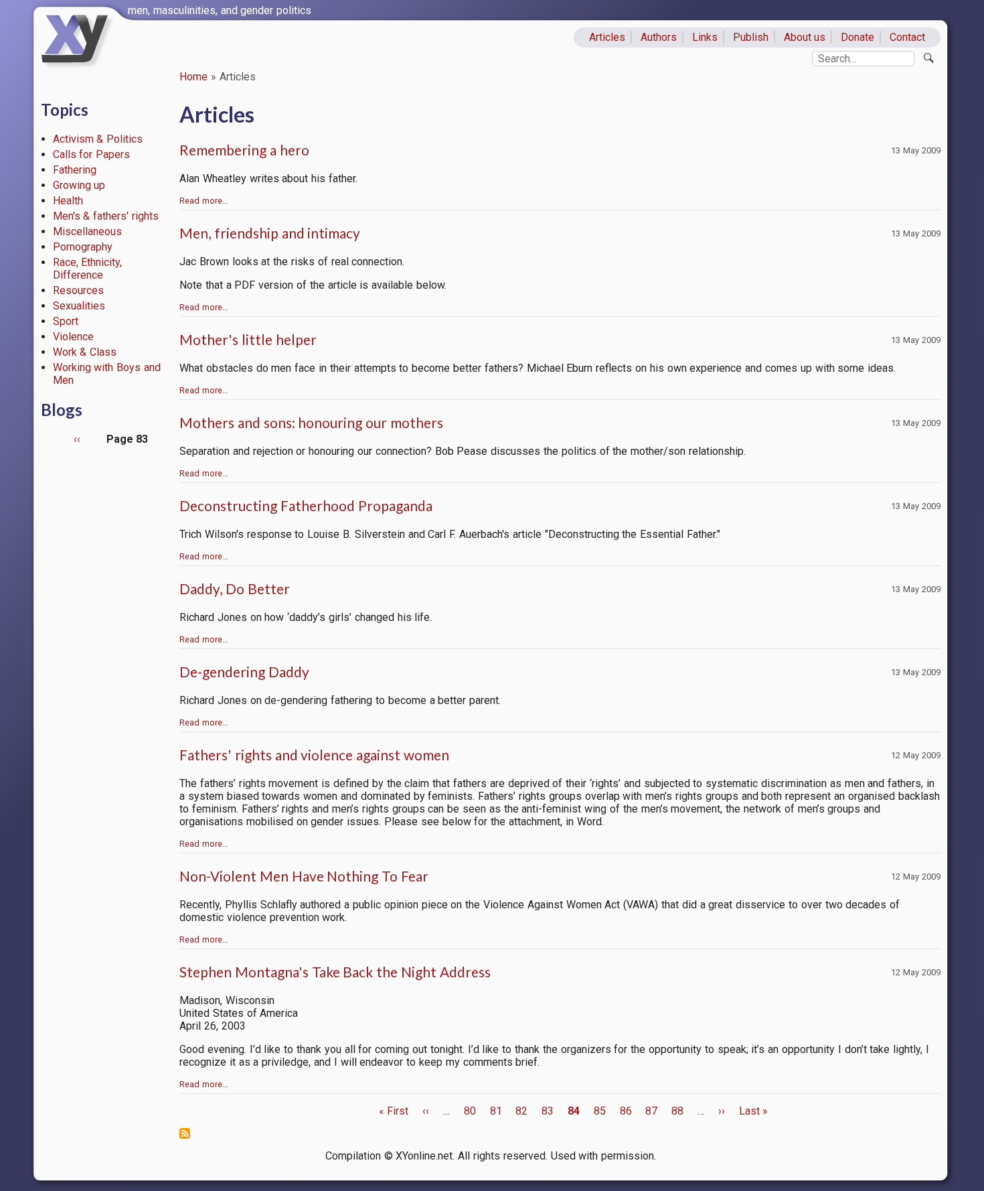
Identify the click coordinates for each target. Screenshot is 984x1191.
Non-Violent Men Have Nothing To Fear (303, 875)
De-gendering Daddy (244, 671)
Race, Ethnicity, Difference (87, 268)
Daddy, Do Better (234, 588)
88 (677, 1111)
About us (805, 37)
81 (496, 1111)
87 (651, 1111)
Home (193, 76)
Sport (65, 321)
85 (600, 1111)
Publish (750, 37)
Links (705, 37)
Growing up (79, 185)
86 (626, 1111)
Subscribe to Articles (184, 1133)
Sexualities (79, 305)
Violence (73, 336)
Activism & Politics (98, 139)
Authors (659, 37)
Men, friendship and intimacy (269, 232)
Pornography (82, 246)
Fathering (74, 169)
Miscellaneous (87, 231)
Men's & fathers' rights (106, 216)
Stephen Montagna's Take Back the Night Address (335, 971)
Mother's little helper (248, 339)
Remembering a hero (244, 149)
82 (521, 1111)
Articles (607, 37)
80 (470, 1111)
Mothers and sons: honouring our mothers (311, 422)
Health (68, 200)
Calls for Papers (92, 154)
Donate (857, 37)
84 (574, 1111)
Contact (907, 37)
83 (548, 1111)
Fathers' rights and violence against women (314, 754)
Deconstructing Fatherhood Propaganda (305, 505)
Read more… (203, 201)
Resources (78, 290)
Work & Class (85, 352)
